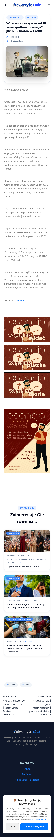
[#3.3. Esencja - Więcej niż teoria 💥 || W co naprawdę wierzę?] (27, 385)
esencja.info (20, 300)
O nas (27, 769)
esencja (11, 685)
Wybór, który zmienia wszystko (24, 566)
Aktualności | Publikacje (27, 780)
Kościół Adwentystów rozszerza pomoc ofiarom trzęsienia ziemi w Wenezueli (25, 648)
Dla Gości (27, 774)
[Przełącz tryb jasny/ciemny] (5, 5)
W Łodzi (31, 17)
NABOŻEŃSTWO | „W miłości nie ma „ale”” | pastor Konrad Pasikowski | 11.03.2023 (14, 706)
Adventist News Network (19, 619)
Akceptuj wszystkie (34, 826)
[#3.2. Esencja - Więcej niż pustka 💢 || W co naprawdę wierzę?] (27, 357)
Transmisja (15, 17)
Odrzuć (12, 826)
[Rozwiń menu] (48, 5)
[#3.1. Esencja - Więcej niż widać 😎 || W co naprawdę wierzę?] (27, 329)
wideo (25, 685)
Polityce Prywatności (38, 819)
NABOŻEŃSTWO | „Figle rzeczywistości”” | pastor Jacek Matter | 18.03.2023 (40, 706)
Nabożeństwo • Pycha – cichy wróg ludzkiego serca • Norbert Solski (25, 606)
